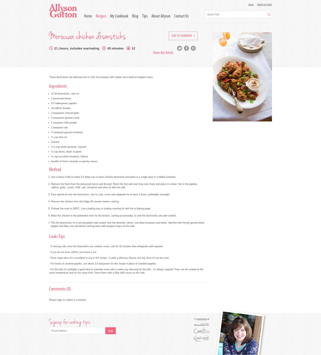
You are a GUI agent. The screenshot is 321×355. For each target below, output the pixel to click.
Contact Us (181, 16)
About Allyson (161, 16)
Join (110, 331)
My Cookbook (119, 16)
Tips (145, 16)
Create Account (264, 5)
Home (88, 16)
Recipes (101, 16)
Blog (135, 16)
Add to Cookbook (182, 36)
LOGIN (251, 5)
